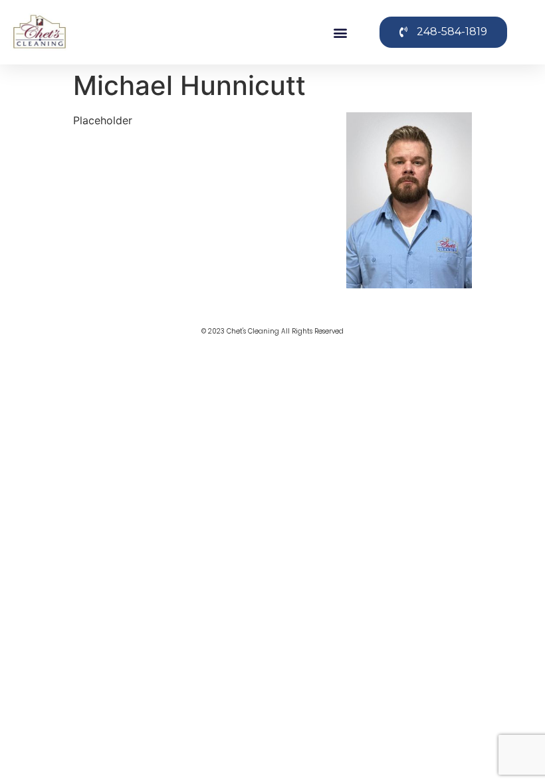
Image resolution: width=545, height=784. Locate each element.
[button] (341, 32)
